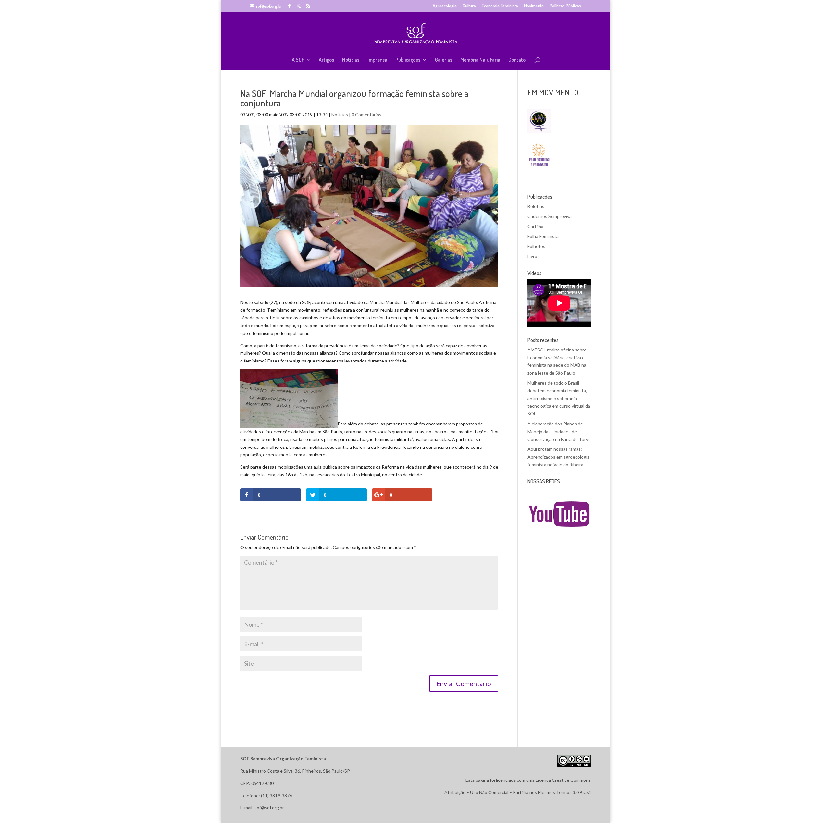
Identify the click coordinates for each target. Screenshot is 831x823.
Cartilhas (536, 226)
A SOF (298, 60)
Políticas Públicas (565, 6)
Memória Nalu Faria (480, 60)
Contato (517, 60)
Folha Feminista (543, 236)
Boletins (535, 206)
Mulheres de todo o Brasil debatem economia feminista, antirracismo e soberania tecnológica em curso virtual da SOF (558, 398)
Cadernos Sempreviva (549, 216)
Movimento (534, 6)
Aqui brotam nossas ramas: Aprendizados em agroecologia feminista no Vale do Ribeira (558, 456)
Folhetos (536, 246)
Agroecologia (445, 6)
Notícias (350, 60)
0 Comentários (366, 114)
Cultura (469, 6)
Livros (533, 256)
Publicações (407, 60)
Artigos (326, 60)
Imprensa (377, 60)
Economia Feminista (500, 6)
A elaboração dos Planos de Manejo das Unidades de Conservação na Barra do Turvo (559, 431)
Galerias (443, 60)
